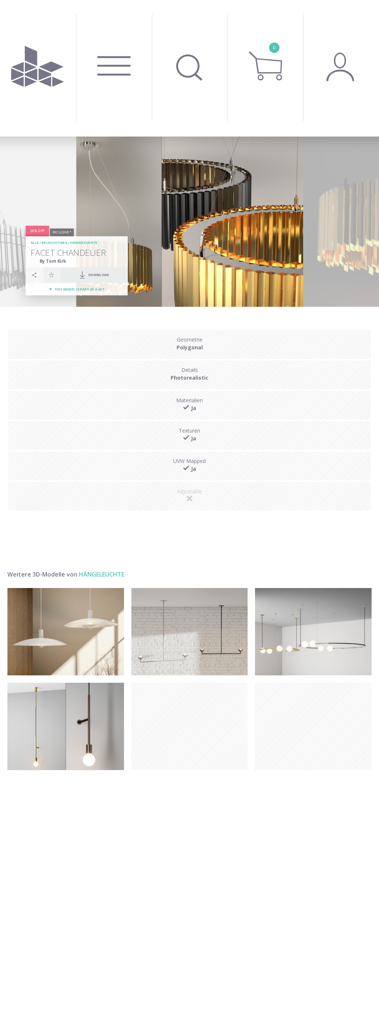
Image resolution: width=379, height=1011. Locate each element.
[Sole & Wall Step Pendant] (65, 726)
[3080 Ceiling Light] (65, 631)
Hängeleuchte (84, 243)
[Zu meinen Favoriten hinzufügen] (51, 275)
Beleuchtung (54, 243)
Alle (35, 243)
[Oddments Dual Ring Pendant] (313, 631)
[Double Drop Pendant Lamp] (189, 631)
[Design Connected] (38, 68)
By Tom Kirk (53, 261)
